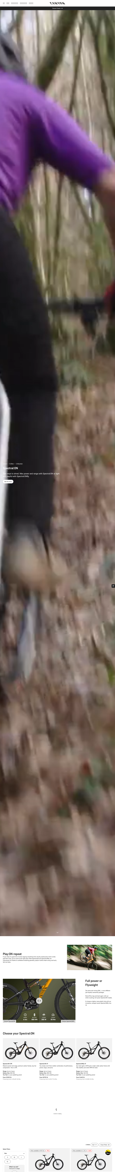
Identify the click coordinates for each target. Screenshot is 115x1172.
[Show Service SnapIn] (113, 586)
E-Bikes (11, 464)
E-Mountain (19, 464)
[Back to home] (57, 3)
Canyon (5, 464)
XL (7, 1161)
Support (31, 3)
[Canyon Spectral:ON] (57, 473)
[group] (57, 1059)
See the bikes (8, 481)
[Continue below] (57, 932)
